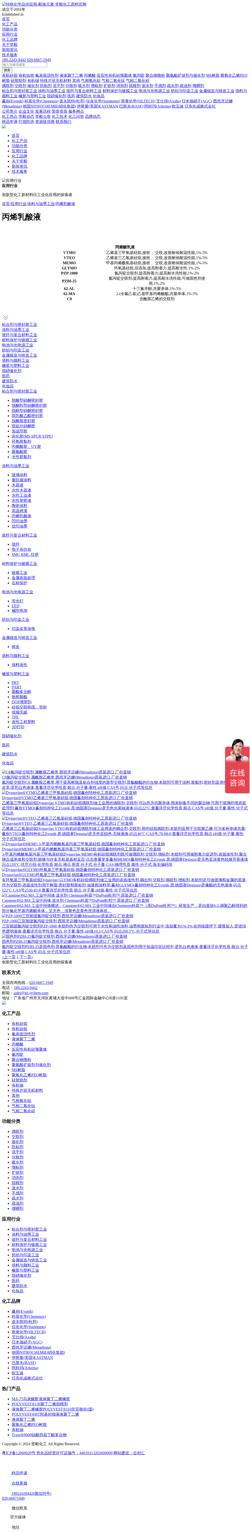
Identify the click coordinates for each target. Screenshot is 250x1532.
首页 (6, 19)
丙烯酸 (17, 1044)
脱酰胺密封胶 (23, 421)
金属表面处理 (23, 578)
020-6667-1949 (39, 60)
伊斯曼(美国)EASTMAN (32, 1358)
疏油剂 (17, 1203)
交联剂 (17, 1137)
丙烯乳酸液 (65, 204)
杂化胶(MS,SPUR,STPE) (32, 436)
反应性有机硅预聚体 (29, 1049)
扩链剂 (17, 1172)
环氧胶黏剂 (21, 441)
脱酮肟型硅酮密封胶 (29, 405)
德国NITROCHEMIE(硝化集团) (38, 1352)
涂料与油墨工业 (41, 204)
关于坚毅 (10, 45)
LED (16, 606)
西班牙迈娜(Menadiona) (31, 1347)
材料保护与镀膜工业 (19, 340)
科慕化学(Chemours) (29, 1316)
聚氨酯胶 (19, 452)
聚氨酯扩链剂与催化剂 (31, 1065)
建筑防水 (10, 381)
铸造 (16, 647)
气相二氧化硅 (23, 1111)
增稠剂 (17, 1208)
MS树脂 (18, 1070)
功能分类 (10, 29)
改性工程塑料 (23, 722)
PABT (17, 687)
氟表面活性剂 (23, 1034)
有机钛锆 (19, 1029)
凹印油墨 (19, 521)
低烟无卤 (19, 712)
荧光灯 (17, 601)
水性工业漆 (21, 495)
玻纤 (16, 544)
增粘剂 (17, 1167)
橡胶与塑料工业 (15, 366)
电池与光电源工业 (17, 345)
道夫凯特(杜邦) (25, 1322)
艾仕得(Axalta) (24, 1337)
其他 (16, 1095)
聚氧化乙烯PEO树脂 (29, 1075)
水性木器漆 (21, 490)
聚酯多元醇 (21, 692)
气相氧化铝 (21, 1101)
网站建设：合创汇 (129, 1453)
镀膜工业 (19, 573)
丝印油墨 (19, 526)
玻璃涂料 (19, 475)
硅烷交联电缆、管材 (29, 707)
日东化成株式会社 (27, 1378)
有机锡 (17, 1085)
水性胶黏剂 (21, 457)
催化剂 (17, 1142)
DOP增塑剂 (21, 702)
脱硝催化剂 (11, 371)
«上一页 (9, 957)
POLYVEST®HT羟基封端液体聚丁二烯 (45, 1414)
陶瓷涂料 (19, 506)
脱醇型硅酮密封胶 (27, 410)
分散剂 (17, 1157)
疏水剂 (17, 1198)
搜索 (7, 70)
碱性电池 (19, 610)
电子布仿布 (21, 549)
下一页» (26, 957)
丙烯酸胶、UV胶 (26, 446)
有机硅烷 (19, 1024)
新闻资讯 (10, 50)
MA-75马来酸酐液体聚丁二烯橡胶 (41, 1399)
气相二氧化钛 (23, 1106)
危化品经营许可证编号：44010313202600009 (75, 1453)
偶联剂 (17, 1131)
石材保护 (19, 583)
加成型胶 (19, 431)
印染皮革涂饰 (23, 629)
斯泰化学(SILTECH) (29, 1332)
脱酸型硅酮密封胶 (27, 400)
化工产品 (10, 24)
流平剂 (17, 1152)
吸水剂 (17, 1162)
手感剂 (17, 1193)
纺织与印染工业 (15, 350)
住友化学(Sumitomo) (29, 1327)
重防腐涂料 (21, 480)
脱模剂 (17, 1183)
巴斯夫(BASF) (24, 1363)
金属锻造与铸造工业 (19, 355)
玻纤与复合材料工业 (19, 335)
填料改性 (19, 665)
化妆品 (8, 386)
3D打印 (18, 727)
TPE (15, 717)
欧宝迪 (17, 1373)
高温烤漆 (19, 511)
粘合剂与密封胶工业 (19, 324)
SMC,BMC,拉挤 (25, 554)
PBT (15, 683)
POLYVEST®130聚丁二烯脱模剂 (40, 1404)
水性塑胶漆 (21, 500)
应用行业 (10, 34)
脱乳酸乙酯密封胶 (27, 416)
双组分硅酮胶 (23, 426)
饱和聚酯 (19, 697)
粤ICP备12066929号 (19, 1453)
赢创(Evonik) (22, 1311)
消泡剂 (17, 1178)
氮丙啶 (17, 1054)
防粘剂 (17, 1147)
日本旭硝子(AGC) (27, 1342)
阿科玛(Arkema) (25, 1368)
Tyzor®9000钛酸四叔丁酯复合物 (39, 1435)
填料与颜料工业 (15, 360)
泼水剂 (17, 1188)
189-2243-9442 (14, 60)
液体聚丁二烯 (23, 1039)
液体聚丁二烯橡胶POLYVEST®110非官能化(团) (53, 1409)
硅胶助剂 (19, 1080)
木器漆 (17, 485)
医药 (6, 376)
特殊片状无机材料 (27, 1090)
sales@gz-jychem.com (31, 993)
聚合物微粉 (21, 1060)
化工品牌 (10, 39)
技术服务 (10, 55)
